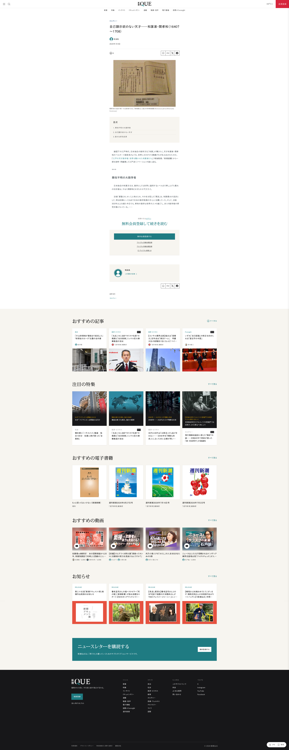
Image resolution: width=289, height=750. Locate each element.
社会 (149, 687)
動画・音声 (155, 10)
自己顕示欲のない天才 (123, 132)
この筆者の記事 (130, 274)
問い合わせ (176, 694)
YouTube (200, 691)
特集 (113, 10)
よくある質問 (176, 691)
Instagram (201, 687)
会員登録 (282, 4)
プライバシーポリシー (87, 746)
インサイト (121, 10)
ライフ (150, 708)
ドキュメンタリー (134, 10)
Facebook (201, 694)
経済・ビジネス (153, 691)
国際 (149, 711)
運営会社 (118, 746)
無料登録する (205, 649)
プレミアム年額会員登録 (144, 246)
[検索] (9, 4)
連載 (145, 10)
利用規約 (74, 746)
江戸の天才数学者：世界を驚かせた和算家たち (132, 158)
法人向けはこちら (77, 703)
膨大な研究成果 (121, 137)
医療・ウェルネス (154, 701)
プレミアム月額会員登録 (144, 242)
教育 (149, 694)
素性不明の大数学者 (123, 128)
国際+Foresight (179, 10)
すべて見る (213, 321)
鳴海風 (116, 39)
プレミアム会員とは (145, 250)
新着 (105, 10)
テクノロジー (152, 705)
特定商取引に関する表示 (104, 746)
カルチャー (113, 298)
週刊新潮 (126, 711)
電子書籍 (165, 10)
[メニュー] (4, 4)
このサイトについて (179, 684)
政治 (149, 684)
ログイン (148, 218)
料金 (174, 687)
